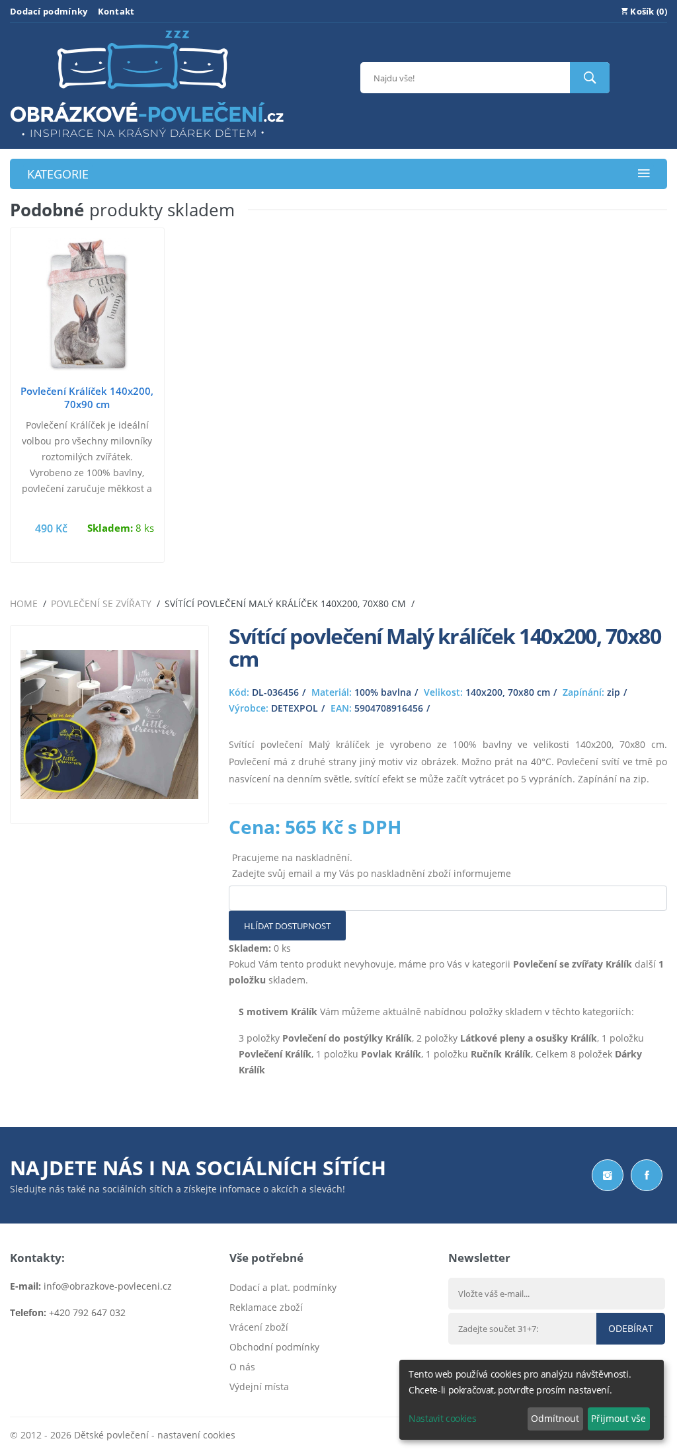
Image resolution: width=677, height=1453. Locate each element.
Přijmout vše (618, 1418)
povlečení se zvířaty (101, 603)
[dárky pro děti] (147, 140)
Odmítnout (555, 1418)
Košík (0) (647, 11)
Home (24, 603)
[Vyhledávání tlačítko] (590, 77)
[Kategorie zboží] (644, 174)
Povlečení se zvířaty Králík (572, 964)
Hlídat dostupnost (287, 926)
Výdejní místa (259, 1386)
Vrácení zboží (258, 1327)
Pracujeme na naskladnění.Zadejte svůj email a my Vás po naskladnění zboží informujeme (371, 865)
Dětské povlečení (111, 1435)
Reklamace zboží (266, 1307)
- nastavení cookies (192, 1435)
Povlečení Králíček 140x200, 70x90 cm (86, 397)
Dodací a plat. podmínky (283, 1287)
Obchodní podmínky (274, 1347)
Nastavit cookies (442, 1418)
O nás (242, 1366)
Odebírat (630, 1328)
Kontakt (116, 11)
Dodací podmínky (49, 11)
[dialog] (531, 1400)
